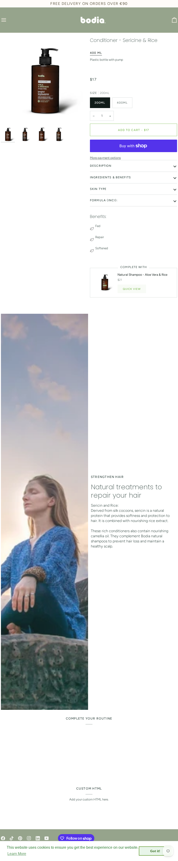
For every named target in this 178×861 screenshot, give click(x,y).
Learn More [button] (16, 854)
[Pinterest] (20, 838)
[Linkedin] (38, 838)
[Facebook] (3, 838)
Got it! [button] (155, 851)
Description (100, 165)
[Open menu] (8, 20)
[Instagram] (29, 838)
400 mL (96, 52)
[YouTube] (46, 838)
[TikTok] (11, 838)
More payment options (105, 158)
